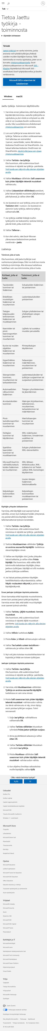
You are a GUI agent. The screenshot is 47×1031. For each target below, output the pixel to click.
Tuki (4, 8)
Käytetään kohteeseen (11, 35)
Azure (5, 912)
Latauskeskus (7, 833)
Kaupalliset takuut (8, 853)
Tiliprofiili (6, 829)
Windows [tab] (8, 96)
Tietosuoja (23, 1019)
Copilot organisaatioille (10, 802)
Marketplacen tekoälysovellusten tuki (14, 951)
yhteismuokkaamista (14, 127)
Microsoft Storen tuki (9, 837)
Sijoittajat (6, 998)
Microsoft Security (8, 908)
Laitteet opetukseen (9, 869)
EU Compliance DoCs (32, 1023)
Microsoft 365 (7, 810)
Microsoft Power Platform (10, 963)
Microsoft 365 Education (10, 877)
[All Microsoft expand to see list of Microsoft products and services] (3, 3)
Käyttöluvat (31, 1019)
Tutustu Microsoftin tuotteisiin (12, 814)
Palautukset (6, 841)
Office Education (8, 881)
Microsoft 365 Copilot (9, 924)
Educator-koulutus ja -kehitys (12, 885)
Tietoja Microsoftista (9, 986)
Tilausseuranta (7, 845)
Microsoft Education (9, 865)
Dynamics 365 (7, 916)
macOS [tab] (19, 96)
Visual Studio (7, 971)
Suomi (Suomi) (11, 1006)
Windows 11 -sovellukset (10, 818)
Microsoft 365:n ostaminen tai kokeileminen (22, 82)
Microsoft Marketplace (10, 959)
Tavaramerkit (7, 1023)
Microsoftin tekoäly (9, 904)
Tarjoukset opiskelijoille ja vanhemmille (15, 889)
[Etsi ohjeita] (9, 3)
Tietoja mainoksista (19, 1023)
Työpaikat (6, 983)
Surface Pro (6, 794)
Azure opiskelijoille (9, 893)
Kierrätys (5, 849)
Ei (30, 781)
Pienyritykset (7, 932)
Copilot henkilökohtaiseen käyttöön (13, 806)
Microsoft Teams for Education (12, 873)
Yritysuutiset (7, 990)
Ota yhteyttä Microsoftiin (10, 1019)
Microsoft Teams (8, 928)
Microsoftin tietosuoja (9, 994)
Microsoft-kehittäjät (9, 943)
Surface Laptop (7, 798)
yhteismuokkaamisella (20, 62)
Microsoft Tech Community (11, 955)
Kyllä (16, 781)
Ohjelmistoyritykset (9, 967)
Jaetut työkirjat (9, 50)
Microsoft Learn (8, 947)
